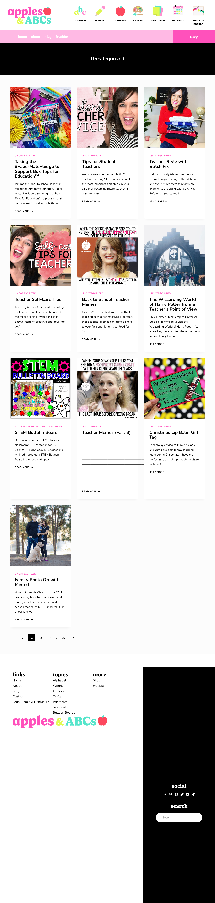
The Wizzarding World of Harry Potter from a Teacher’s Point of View (173, 304)
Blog (48, 37)
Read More (24, 211)
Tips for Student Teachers (99, 164)
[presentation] (40, 117)
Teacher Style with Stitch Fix (168, 164)
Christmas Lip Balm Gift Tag (173, 434)
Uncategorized (25, 155)
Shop (194, 36)
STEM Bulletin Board (36, 432)
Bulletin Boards (26, 426)
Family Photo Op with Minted (37, 582)
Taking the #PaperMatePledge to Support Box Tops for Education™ (37, 169)
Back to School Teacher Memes (105, 301)
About (35, 37)
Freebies (62, 37)
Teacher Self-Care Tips (38, 299)
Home (22, 37)
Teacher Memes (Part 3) (106, 432)
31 (64, 638)
